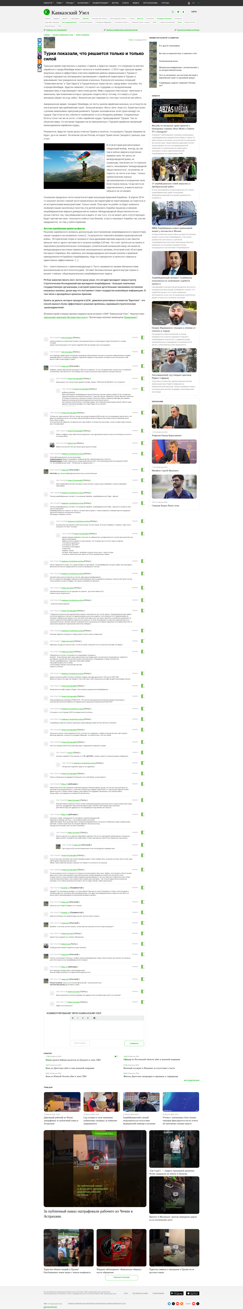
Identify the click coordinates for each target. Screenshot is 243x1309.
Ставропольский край (167, 22)
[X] (39, 57)
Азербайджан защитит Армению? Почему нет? (177, 84)
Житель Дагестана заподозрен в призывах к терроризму (151, 1076)
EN (198, 3)
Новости (48, 3)
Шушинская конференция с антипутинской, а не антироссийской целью (179, 68)
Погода (165, 3)
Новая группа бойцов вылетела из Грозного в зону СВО (73, 1059)
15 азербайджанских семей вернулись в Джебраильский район (171, 185)
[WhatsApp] (39, 49)
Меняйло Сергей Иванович (165, 470)
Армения (86, 18)
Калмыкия (178, 18)
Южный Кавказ (50, 26)
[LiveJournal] (39, 66)
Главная (47, 35)
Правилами (130, 317)
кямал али (65, 366)
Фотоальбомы (150, 3)
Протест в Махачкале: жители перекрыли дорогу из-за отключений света (173, 1218)
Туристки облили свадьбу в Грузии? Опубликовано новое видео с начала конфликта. (67, 1271)
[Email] (39, 70)
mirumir (70, 753)
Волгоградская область (118, 18)
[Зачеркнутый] (87, 1018)
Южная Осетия (190, 22)
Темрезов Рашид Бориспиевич (166, 435)
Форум (115, 3)
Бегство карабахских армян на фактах (64, 228)
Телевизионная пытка (168, 61)
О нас (126, 1293)
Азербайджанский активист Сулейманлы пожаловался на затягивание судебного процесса (172, 280)
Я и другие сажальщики (169, 45)
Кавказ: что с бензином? (56, 30)
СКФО (155, 22)
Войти (194, 12)
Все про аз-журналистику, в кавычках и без (178, 53)
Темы (59, 3)
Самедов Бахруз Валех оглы (165, 505)
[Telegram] (39, 44)
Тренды (69, 3)
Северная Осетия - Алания (140, 22)
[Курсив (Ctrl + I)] (77, 1018)
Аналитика (82, 3)
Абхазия (47, 18)
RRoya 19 (64, 784)
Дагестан (140, 18)
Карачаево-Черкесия (52, 22)
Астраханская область (99, 18)
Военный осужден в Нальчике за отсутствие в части (149, 1067)
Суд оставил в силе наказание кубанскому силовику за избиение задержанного (100, 1120)
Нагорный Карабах (86, 22)
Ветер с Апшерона (82, 35)
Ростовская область (121, 22)
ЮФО (59, 26)
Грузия (131, 18)
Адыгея (65, 18)
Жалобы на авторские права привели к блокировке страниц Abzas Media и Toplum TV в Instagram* (173, 128)
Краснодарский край (69, 22)
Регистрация (80, 1043)
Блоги (126, 3)
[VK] (39, 40)
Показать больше (122, 1277)
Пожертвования (158, 1293)
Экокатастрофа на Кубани (188, 30)
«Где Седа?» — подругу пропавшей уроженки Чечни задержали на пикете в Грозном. (171, 1172)
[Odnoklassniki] (39, 62)
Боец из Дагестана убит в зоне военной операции (70, 1067)
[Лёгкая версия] (189, 3)
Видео (136, 3)
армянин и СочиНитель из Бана (72, 454)
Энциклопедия (100, 3)
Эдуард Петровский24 (75, 378)
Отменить (134, 1043)
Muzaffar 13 (65, 888)
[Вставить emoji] (94, 1018)
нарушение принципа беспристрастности (65, 317)
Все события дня (191, 1080)
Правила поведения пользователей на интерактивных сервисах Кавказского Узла (97, 1303)
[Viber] (39, 53)
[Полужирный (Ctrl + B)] (72, 1018)
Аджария (56, 18)
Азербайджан (75, 18)
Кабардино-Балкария (164, 18)
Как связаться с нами (140, 1293)
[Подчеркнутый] (82, 1018)
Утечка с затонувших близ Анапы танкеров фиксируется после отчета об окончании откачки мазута (180, 1120)
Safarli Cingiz (71, 443)
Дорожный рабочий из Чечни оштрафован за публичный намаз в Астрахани (61, 1120)
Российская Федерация (103, 22)
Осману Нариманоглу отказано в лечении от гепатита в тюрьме (173, 329)
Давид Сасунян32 (67, 588)
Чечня (179, 22)
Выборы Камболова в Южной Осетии (122, 30)
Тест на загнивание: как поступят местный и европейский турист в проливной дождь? (178, 76)
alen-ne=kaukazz (66, 338)
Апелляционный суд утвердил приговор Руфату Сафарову (171, 376)
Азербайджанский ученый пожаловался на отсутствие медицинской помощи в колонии (139, 1120)
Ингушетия (150, 18)
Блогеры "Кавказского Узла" (63, 35)
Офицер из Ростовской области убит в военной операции (152, 1059)
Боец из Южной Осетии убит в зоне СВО (66, 1076)
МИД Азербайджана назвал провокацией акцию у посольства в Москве (172, 229)
